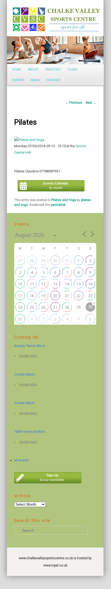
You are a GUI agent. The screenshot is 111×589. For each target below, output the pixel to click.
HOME (16, 69)
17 (20, 296)
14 (67, 284)
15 (78, 284)
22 (78, 296)
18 (32, 296)
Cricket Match (24, 374)
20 (55, 296)
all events (21, 460)
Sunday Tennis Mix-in (29, 346)
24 (20, 307)
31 (67, 260)
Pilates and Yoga (63, 200)
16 (90, 284)
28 (32, 260)
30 (55, 260)
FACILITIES (53, 69)
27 (20, 260)
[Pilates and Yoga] (29, 140)
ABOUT (33, 69)
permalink (58, 205)
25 (32, 307)
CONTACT (53, 80)
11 (32, 284)
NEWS (35, 80)
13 (55, 284)
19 (43, 296)
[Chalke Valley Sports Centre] (19, 17)
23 (90, 296)
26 (43, 307)
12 (43, 284)
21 (67, 296)
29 (43, 260)
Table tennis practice (29, 432)
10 (20, 284)
